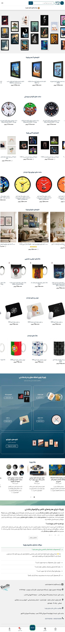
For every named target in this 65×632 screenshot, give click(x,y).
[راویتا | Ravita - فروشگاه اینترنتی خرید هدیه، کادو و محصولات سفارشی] (59, 3)
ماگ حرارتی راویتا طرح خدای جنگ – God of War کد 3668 (44, 283)
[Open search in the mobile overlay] (40, 3)
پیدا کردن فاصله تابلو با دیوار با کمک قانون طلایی (31, 479)
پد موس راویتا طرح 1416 (42, 322)
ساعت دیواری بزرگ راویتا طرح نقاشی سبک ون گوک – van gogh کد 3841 (9, 197)
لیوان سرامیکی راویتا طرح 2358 (44, 360)
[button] (2, 3)
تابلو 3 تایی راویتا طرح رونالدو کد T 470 (55, 157)
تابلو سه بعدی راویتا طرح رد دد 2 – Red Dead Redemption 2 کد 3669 (31, 83)
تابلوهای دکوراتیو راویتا (32, 210)
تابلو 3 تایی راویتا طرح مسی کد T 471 (33, 157)
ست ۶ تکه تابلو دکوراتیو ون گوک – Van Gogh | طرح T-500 (45, 244)
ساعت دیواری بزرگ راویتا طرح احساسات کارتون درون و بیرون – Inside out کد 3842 (30, 197)
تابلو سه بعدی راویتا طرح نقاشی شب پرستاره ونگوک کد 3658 (52, 82)
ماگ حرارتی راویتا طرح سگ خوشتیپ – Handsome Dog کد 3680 (22, 283)
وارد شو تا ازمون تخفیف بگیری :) (31, 8)
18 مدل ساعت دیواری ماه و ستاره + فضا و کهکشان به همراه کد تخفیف (53, 479)
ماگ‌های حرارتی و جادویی (32, 259)
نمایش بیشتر (33, 538)
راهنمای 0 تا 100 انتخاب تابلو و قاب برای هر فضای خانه (10, 479)
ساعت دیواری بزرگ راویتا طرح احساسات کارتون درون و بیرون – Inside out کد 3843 (51, 197)
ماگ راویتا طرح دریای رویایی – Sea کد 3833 (22, 360)
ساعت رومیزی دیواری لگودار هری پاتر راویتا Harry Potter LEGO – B (13, 121)
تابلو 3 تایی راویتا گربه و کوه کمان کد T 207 (12, 157)
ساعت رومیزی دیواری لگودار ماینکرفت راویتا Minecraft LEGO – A (35, 121)
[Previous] (63, 76)
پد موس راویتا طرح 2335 (21, 322)
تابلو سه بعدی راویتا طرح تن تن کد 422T (10, 82)
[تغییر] (62, 549)
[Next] (1, 76)
